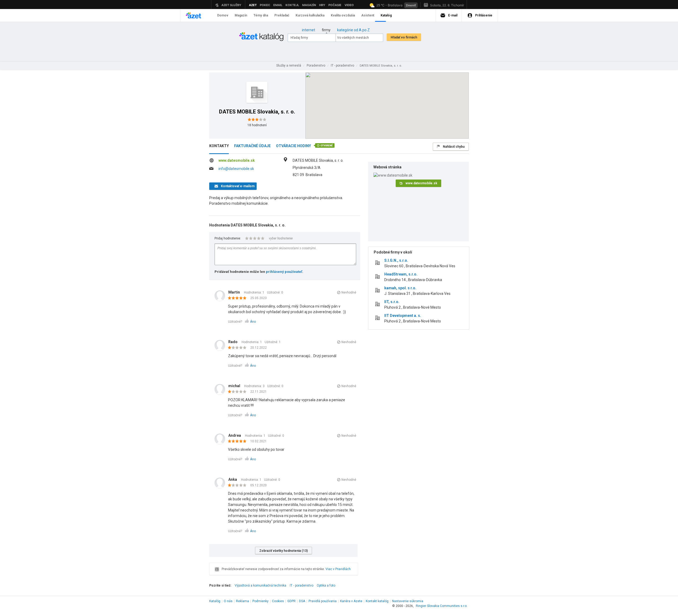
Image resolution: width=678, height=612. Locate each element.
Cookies (278, 601)
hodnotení (257, 125)
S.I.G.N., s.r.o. (396, 260)
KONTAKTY (219, 146)
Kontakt (377, 601)
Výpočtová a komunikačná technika (260, 585)
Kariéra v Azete (351, 601)
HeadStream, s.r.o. (400, 274)
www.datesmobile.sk (236, 160)
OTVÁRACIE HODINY (293, 146)
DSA (302, 601)
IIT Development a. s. (402, 315)
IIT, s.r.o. (391, 302)
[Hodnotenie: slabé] (238, 348)
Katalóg (214, 601)
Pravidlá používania (323, 601)
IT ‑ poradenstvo (301, 585)
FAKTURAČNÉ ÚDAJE (252, 146)
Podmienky (260, 601)
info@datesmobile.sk (236, 169)
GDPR (291, 601)
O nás (228, 601)
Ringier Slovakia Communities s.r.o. (441, 606)
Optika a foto (326, 585)
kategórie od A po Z (353, 30)
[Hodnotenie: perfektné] (238, 298)
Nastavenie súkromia (407, 601)
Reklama (242, 601)
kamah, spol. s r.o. (400, 288)
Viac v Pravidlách (338, 569)
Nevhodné (348, 292)
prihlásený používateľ (284, 272)
